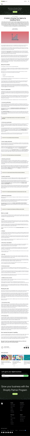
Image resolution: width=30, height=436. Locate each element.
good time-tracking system (20, 227)
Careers (12, 407)
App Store (21, 407)
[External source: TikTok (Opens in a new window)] (8, 432)
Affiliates (21, 410)
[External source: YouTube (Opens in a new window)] (5, 432)
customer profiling (6, 183)
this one (6, 130)
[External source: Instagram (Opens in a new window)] (7, 432)
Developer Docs (22, 404)
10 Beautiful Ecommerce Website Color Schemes (6, 363)
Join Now (25, 1)
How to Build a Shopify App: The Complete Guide (17, 363)
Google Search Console (15, 149)
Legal (8, 430)
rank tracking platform (25, 149)
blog (13, 16)
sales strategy (9, 51)
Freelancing (16, 16)
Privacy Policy (12, 430)
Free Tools (12, 422)
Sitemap (16, 430)
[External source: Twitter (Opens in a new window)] (26, 347)
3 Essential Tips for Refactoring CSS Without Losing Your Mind (15, 209)
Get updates (26, 375)
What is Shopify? (13, 404)
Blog (11, 416)
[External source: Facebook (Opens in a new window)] (24, 347)
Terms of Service (3, 430)
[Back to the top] (2, 403)
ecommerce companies (6, 111)
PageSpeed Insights (23, 129)
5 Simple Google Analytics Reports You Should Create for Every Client (16, 191)
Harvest (2, 228)
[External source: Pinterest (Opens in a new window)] (12, 432)
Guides (11, 419)
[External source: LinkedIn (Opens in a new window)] (28, 347)
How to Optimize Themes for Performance (13, 137)
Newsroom (12, 410)
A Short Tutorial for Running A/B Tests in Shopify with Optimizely (16, 172)
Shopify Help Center (22, 416)
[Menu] (28, 1)
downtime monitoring (4, 203)
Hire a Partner (22, 419)
